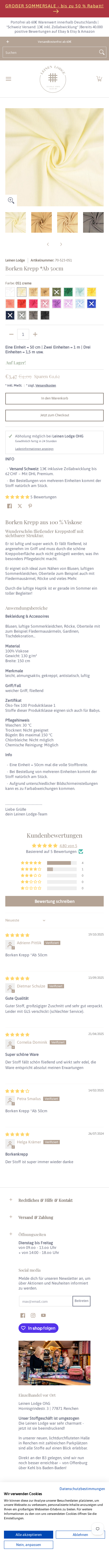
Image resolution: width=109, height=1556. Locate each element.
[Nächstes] (100, 157)
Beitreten (81, 1301)
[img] (17, 935)
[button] (99, 78)
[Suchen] (102, 52)
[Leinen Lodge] (53, 79)
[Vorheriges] (9, 157)
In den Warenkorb (54, 398)
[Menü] (8, 78)
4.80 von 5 (68, 845)
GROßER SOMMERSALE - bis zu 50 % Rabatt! (54, 5)
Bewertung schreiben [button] (55, 901)
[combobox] (50, 52)
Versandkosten (45, 385)
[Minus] (11, 334)
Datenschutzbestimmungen (82, 1489)
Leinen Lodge (15, 260)
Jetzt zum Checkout (54, 415)
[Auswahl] (35, 334)
